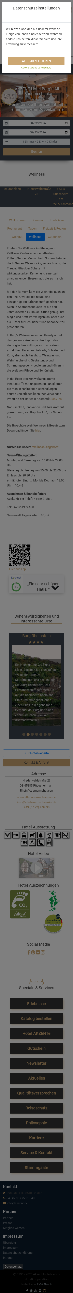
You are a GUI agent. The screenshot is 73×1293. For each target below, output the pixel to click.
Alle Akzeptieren (36, 61)
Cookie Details (29, 67)
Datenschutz (44, 67)
